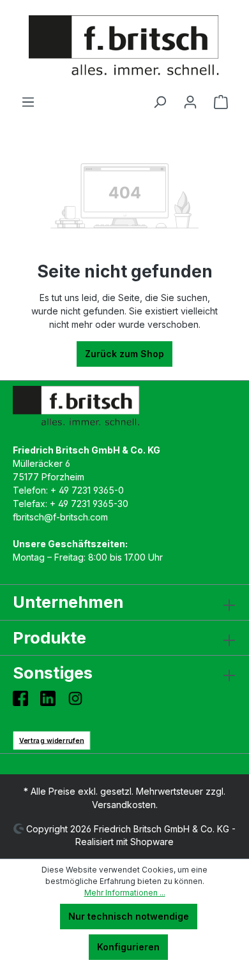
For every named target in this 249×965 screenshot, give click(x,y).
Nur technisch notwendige (128, 916)
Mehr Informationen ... (124, 892)
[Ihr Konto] (190, 102)
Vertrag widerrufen (51, 740)
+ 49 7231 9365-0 (87, 490)
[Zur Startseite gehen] (124, 47)
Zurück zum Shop (124, 353)
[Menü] (28, 102)
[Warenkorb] (221, 102)
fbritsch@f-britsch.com (60, 517)
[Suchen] (159, 102)
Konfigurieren (128, 946)
